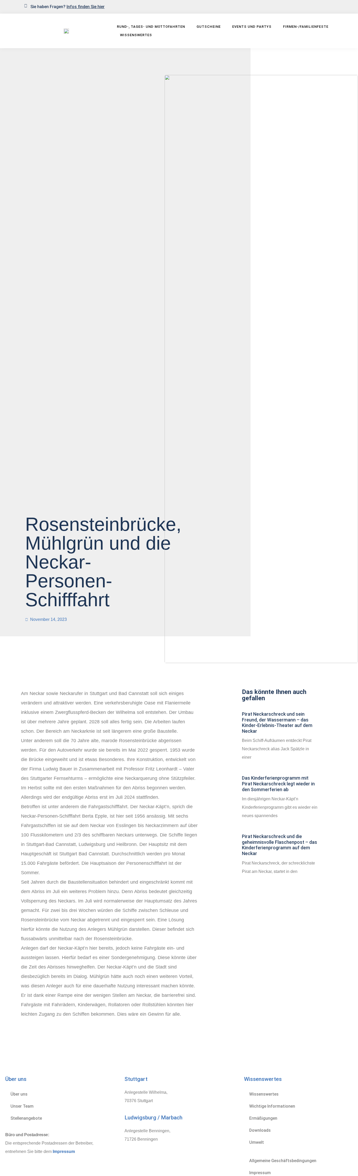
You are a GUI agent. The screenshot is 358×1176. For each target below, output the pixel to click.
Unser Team (22, 1106)
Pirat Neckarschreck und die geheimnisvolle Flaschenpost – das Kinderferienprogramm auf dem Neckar (279, 845)
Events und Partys (252, 27)
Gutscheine (209, 27)
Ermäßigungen (263, 1118)
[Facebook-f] (322, 6)
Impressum (64, 1151)
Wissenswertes (136, 35)
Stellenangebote (26, 1118)
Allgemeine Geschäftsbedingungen (282, 1160)
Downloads (260, 1130)
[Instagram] (330, 6)
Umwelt (256, 1142)
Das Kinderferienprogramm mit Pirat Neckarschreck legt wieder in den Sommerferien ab (278, 783)
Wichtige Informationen (272, 1106)
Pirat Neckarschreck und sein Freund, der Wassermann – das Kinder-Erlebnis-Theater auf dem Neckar (277, 722)
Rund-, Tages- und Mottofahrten (151, 27)
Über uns (19, 1094)
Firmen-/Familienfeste (305, 27)
